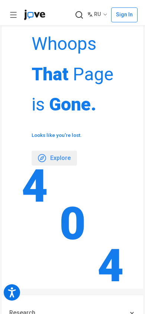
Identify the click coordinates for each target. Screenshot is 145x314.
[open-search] (79, 15)
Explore (60, 157)
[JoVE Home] (34, 15)
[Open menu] (13, 15)
